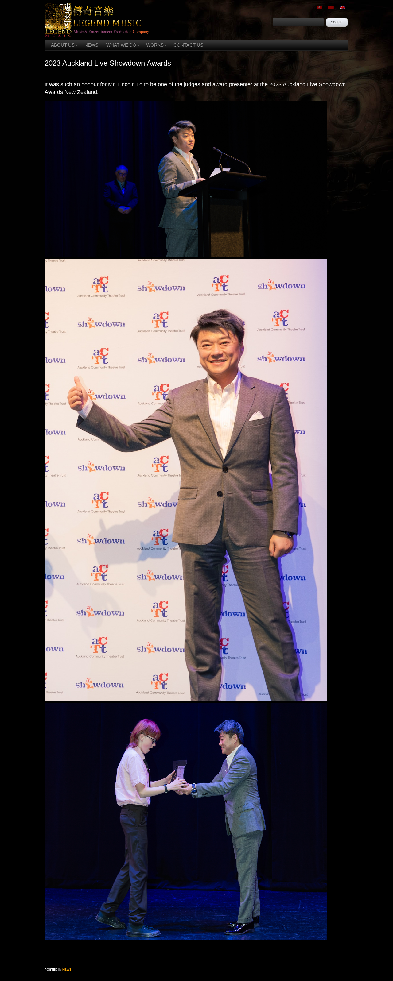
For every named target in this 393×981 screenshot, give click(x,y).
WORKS (155, 45)
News (67, 969)
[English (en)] (342, 7)
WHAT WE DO (121, 45)
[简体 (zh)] (331, 7)
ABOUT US (63, 45)
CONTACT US (188, 45)
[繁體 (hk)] (319, 7)
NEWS (91, 45)
